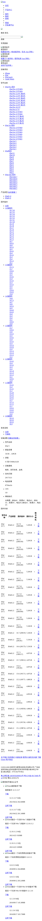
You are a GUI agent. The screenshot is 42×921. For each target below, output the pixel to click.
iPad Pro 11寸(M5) (16, 112)
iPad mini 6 (13, 179)
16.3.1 (11, 255)
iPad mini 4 (13, 183)
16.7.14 (12, 214)
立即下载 (8, 806)
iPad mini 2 (13, 186)
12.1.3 (11, 373)
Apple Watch (9, 79)
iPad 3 (11, 169)
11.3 (10, 391)
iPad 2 (11, 171)
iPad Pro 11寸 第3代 (16, 119)
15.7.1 (11, 267)
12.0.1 (11, 379)
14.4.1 (11, 312)
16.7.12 (12, 218)
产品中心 (8, 10)
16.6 (10, 245)
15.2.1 (11, 284)
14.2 (10, 318)
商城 (7, 23)
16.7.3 (11, 235)
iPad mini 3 (13, 184)
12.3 (10, 367)
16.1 (10, 263)
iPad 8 (11, 159)
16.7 (10, 241)
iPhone (7, 73)
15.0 (10, 294)
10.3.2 (11, 420)
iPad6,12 (8, 196)
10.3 (10, 424)
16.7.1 (11, 239)
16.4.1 (11, 251)
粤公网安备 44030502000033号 (12, 776)
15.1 (10, 288)
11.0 (10, 414)
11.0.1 (11, 412)
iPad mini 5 (13, 181)
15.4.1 (11, 277)
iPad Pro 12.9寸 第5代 (17, 96)
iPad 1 (11, 173)
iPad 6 (11, 163)
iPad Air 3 (12, 145)
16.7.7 (11, 228)
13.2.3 (11, 345)
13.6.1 (11, 330)
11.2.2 (11, 396)
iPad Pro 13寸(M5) (16, 89)
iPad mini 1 (13, 188)
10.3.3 (11, 418)
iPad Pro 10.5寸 (14, 107)
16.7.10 (12, 222)
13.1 (10, 357)
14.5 (10, 308)
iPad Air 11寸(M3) (15, 137)
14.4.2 (11, 310)
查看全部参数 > (14, 438)
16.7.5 (11, 232)
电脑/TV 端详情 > (7, 58)
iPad (6, 75)
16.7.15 (12, 212)
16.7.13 (12, 216)
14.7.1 (11, 300)
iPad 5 (11, 165)
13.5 (10, 336)
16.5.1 (11, 247)
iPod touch (8, 77)
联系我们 (11, 757)
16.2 (10, 259)
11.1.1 (11, 404)
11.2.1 (11, 398)
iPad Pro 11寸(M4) (16, 114)
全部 (7, 206)
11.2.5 (11, 395)
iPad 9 (11, 157)
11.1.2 (11, 402)
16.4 (10, 253)
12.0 (10, 381)
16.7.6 (11, 230)
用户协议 (9, 759)
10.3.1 (11, 422)
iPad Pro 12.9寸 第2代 (17, 103)
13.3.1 (11, 341)
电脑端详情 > (6, 52)
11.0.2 (11, 410)
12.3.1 (11, 365)
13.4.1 (11, 337)
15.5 (10, 275)
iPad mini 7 (13, 177)
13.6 (10, 332)
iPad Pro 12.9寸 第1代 (17, 105)
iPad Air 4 (12, 143)
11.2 (10, 400)
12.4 (10, 363)
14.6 (10, 304)
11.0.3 (11, 408)
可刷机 (7, 434)
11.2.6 (11, 393)
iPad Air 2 (12, 147)
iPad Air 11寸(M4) (15, 134)
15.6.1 (11, 271)
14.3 (10, 316)
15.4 (10, 279)
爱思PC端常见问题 (30, 757)
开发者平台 (9, 25)
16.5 (10, 249)
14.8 (10, 298)
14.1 (10, 320)
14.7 (10, 302)
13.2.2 (11, 347)
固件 (7, 14)
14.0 (10, 324)
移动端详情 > (16, 52)
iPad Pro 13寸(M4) (16, 91)
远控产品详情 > (7, 65)
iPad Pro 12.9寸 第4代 (17, 98)
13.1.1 (11, 355)
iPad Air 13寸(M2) (15, 132)
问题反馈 (19, 757)
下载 (7, 794)
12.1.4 (11, 371)
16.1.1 (11, 261)
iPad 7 (11, 161)
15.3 (10, 282)
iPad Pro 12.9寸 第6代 (17, 94)
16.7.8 (11, 226)
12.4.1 (11, 361)
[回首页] (3, 2)
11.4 (10, 387)
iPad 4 (11, 167)
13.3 (10, 343)
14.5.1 (11, 306)
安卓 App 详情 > (28, 52)
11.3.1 (11, 389)
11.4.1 (11, 385)
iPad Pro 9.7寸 (14, 109)
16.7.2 (11, 237)
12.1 (10, 377)
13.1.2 (11, 353)
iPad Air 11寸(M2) (15, 139)
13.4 (10, 339)
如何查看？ (12, 192)
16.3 (10, 257)
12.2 (10, 369)
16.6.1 (11, 243)
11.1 (10, 406)
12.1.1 (11, 375)
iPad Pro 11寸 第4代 (16, 116)
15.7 (10, 269)
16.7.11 (12, 220)
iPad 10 (12, 155)
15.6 (10, 273)
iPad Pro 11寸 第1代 (16, 123)
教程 (7, 16)
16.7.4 (11, 234)
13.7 (10, 328)
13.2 (10, 349)
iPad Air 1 (12, 149)
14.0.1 (11, 322)
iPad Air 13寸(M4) (15, 128)
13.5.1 (11, 334)
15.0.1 (11, 292)
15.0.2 (11, 290)
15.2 (10, 286)
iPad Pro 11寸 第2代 (16, 121)
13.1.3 (11, 351)
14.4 (10, 314)
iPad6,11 (8, 198)
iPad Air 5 (12, 141)
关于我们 (4, 757)
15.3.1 (11, 280)
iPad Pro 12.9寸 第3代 (17, 100)
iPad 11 (12, 153)
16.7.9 (11, 224)
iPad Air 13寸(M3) (15, 130)
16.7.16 (12, 210)
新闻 (7, 18)
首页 (7, 5)
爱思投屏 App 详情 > (22, 58)
